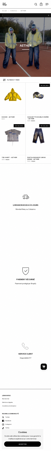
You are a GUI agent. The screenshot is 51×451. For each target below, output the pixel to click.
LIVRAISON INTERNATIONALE (25, 15)
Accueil (4, 11)
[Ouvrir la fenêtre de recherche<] (36, 4)
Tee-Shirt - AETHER (13, 143)
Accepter (23, 444)
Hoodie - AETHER (13, 103)
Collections (13, 11)
